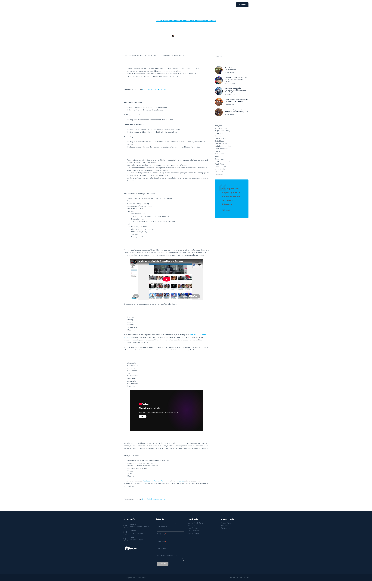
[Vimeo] (247, 577)
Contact (242, 5)
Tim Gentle (225, 528)
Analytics (218, 126)
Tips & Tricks (201, 21)
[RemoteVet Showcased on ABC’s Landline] (219, 70)
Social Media (190, 21)
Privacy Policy (226, 523)
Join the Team (193, 531)
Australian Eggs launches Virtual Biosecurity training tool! (236, 111)
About (190, 5)
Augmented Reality (222, 131)
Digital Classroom (163, 21)
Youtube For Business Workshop (156, 481)
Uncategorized (220, 167)
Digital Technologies (222, 146)
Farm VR (224, 525)
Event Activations (221, 149)
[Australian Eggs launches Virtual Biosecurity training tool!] (219, 112)
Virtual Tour (219, 172)
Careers (218, 136)
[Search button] (246, 56)
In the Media (219, 154)
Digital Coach (220, 141)
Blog (201, 5)
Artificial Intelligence (223, 128)
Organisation (161, 549)
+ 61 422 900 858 (136, 533)
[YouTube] (244, 577)
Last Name (161, 541)
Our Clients (176, 5)
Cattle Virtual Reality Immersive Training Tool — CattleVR (236, 100)
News (217, 156)
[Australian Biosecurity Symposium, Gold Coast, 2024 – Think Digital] (219, 91)
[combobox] (230, 56)
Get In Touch (193, 533)
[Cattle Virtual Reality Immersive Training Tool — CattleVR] (219, 102)
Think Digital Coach (222, 161)
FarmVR (218, 151)
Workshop (212, 21)
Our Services (193, 528)
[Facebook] (231, 577)
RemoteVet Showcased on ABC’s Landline (235, 69)
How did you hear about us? (167, 555)
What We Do (160, 5)
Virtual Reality (220, 169)
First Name (161, 534)
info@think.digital (136, 540)
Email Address (162, 526)
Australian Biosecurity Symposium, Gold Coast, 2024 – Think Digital (236, 90)
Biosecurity (219, 133)
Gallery (213, 5)
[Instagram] (237, 577)
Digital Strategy (178, 21)
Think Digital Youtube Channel (154, 89)
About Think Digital (196, 523)
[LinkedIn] (241, 577)
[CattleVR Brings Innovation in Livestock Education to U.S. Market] (219, 80)
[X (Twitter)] (234, 577)
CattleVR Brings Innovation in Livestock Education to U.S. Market (236, 79)
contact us (180, 481)
